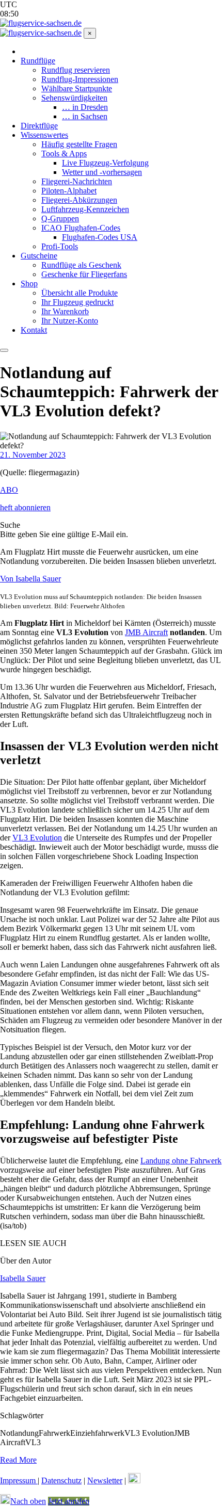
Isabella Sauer (22, 1278)
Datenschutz (61, 1480)
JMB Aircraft (146, 632)
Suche (10, 525)
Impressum (19, 1480)
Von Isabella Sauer (30, 578)
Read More (18, 1459)
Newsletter (104, 1480)
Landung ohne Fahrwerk (180, 1160)
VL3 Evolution (37, 837)
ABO (9, 489)
